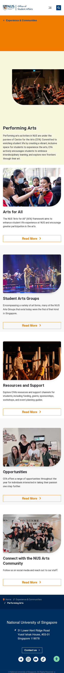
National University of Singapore (23, 671)
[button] (58, 8)
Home (8, 599)
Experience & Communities (21, 20)
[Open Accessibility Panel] (57, 659)
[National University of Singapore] (8, 7)
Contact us (30, 650)
